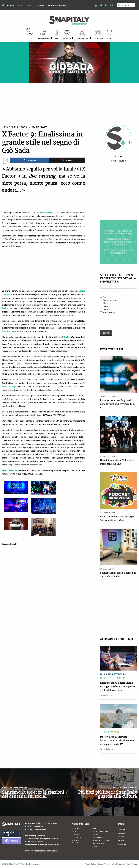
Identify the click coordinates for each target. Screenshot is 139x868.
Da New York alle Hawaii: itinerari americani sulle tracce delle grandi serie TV (117, 740)
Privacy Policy (90, 864)
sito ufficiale (46, 212)
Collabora (40, 5)
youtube (121, 833)
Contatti (29, 5)
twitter (121, 837)
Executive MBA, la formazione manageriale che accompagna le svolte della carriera (117, 686)
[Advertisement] (69, 101)
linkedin (121, 840)
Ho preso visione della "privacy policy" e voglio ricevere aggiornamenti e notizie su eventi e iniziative (118, 324)
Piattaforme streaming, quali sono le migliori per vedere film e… (117, 404)
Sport (109, 38)
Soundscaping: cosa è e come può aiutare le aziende (118, 574)
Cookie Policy (103, 864)
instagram (122, 844)
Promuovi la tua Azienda (57, 5)
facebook (122, 829)
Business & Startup (82, 38)
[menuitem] (10, 5)
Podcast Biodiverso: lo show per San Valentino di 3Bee (117, 518)
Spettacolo (67, 38)
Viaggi (30, 38)
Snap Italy (118, 160)
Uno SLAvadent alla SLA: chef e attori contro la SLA (117, 462)
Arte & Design (98, 38)
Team (20, 5)
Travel (104, 731)
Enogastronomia (43, 38)
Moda (56, 38)
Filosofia (10, 5)
